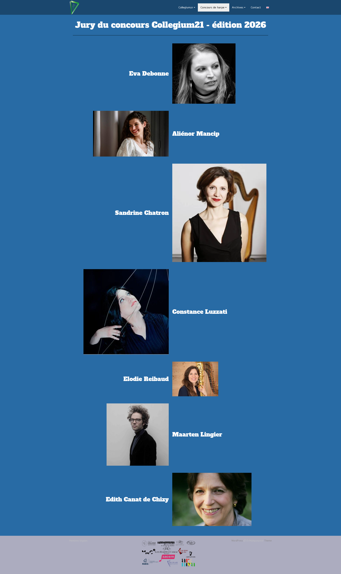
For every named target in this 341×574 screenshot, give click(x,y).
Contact (256, 7)
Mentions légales (78, 540)
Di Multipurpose (254, 540)
